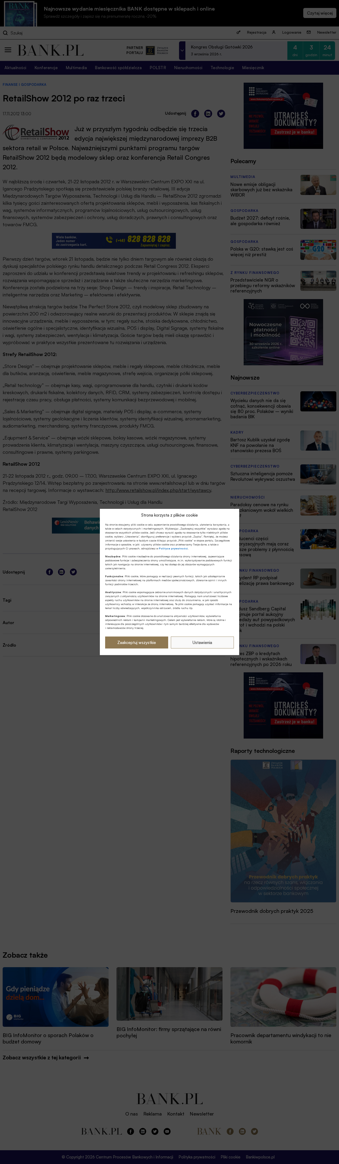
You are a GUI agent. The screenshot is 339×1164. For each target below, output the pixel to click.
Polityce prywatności (173, 548)
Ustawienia (202, 642)
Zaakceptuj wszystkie (136, 642)
